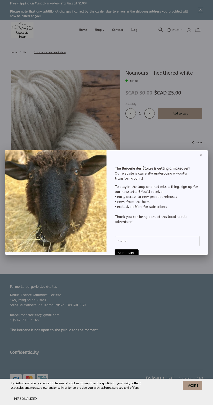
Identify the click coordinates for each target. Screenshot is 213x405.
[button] (25, 398)
